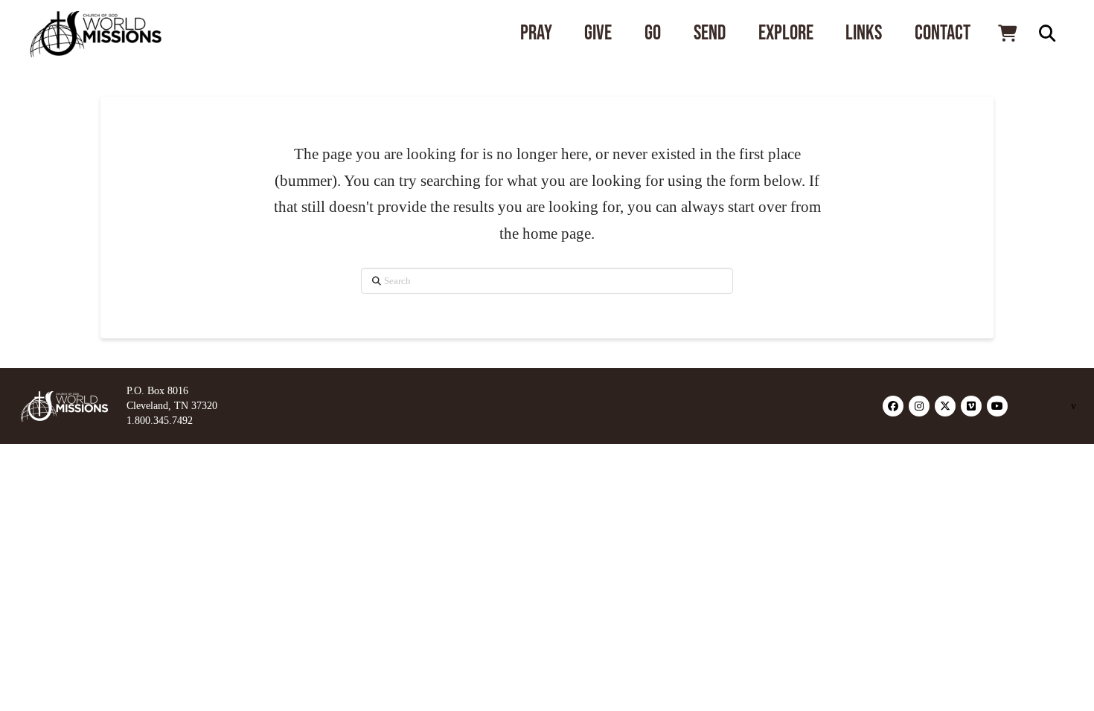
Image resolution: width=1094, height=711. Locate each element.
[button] (1007, 33)
